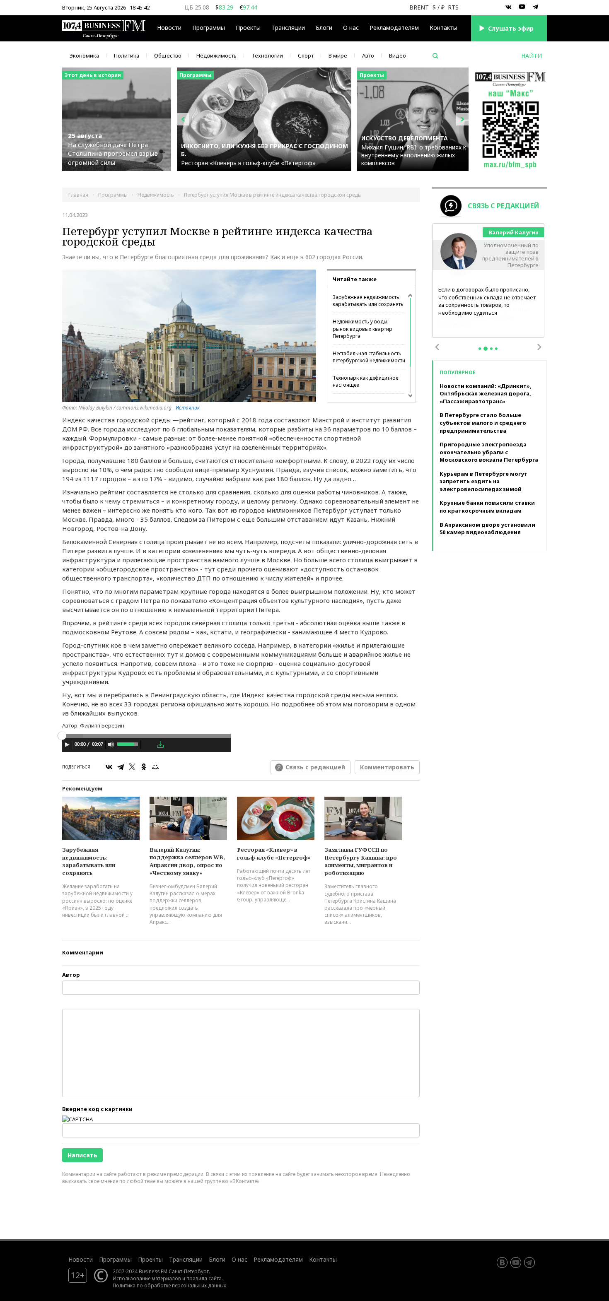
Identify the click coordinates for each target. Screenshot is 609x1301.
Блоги (324, 27)
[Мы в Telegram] (535, 7)
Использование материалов (147, 1278)
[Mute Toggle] (111, 744)
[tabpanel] (488, 281)
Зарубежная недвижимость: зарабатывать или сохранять (368, 301)
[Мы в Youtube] (522, 7)
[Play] (67, 744)
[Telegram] (121, 767)
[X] (132, 767)
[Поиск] (435, 56)
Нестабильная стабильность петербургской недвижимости (369, 357)
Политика (126, 55)
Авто (368, 55)
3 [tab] (491, 348)
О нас (351, 27)
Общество (167, 55)
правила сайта (204, 1278)
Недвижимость (216, 55)
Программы (208, 27)
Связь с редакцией (315, 767)
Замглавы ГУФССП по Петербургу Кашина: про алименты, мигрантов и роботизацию (360, 861)
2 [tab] (485, 349)
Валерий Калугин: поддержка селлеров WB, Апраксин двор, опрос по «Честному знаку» (187, 861)
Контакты (443, 27)
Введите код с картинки (97, 1109)
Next (539, 347)
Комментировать (387, 767)
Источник (188, 407)
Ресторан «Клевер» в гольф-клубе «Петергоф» (273, 853)
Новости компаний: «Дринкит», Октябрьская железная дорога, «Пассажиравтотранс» (486, 393)
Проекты (150, 1259)
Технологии (267, 55)
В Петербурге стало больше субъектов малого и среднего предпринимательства (483, 422)
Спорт (306, 55)
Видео (397, 55)
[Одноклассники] (144, 767)
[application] (146, 746)
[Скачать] (160, 744)
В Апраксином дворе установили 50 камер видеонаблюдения (487, 528)
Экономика (84, 55)
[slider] (128, 743)
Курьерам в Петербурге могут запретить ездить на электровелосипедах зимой (483, 481)
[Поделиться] (148, 745)
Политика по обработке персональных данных (169, 1285)
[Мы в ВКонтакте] (508, 7)
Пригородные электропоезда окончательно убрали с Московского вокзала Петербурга (489, 452)
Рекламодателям (394, 27)
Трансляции (186, 1259)
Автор (71, 974)
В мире (338, 55)
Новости (169, 27)
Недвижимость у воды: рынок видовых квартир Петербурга (362, 328)
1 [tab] (480, 348)
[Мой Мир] (155, 767)
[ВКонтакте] (109, 767)
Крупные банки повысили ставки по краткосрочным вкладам (487, 506)
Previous (437, 347)
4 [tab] (496, 348)
